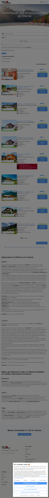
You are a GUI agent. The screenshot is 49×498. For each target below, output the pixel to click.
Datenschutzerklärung (18, 476)
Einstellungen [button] (42, 476)
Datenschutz (32, 495)
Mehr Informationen (24, 495)
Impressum (38, 495)
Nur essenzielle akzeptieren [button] (30, 489)
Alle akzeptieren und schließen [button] (30, 483)
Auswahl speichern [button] (30, 486)
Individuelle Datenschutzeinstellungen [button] (30, 492)
